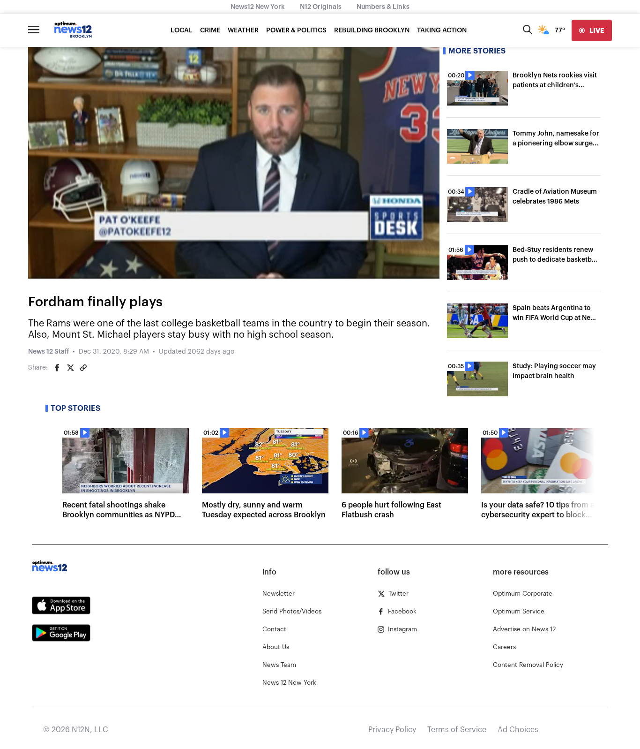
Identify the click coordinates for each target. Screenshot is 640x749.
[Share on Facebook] (57, 367)
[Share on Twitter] (70, 367)
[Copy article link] (83, 367)
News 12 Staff (48, 351)
